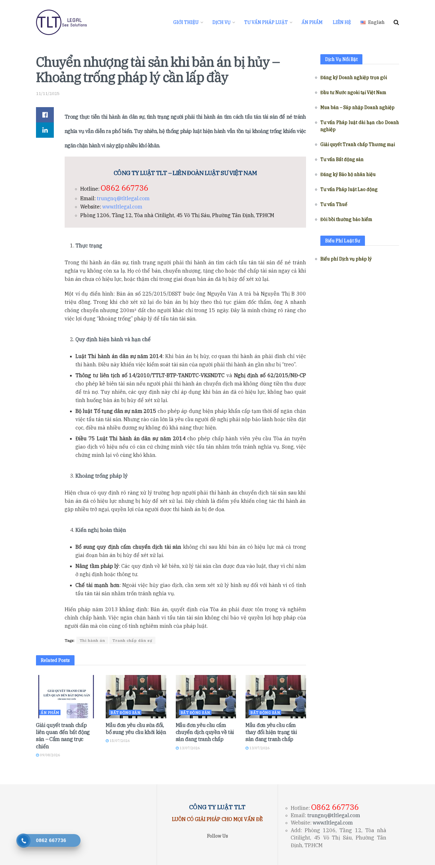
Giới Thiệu (186, 22)
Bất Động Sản (125, 712)
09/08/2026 (49, 755)
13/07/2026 (189, 748)
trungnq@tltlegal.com (123, 198)
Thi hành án (92, 640)
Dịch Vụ (221, 22)
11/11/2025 (48, 93)
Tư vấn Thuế (333, 204)
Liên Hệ (342, 22)
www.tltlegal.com (122, 206)
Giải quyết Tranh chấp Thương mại (357, 144)
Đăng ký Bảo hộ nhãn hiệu (348, 174)
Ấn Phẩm (312, 22)
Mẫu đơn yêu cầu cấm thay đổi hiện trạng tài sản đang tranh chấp (271, 732)
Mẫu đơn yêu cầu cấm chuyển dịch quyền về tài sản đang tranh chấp (205, 732)
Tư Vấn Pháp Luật (266, 22)
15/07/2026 (119, 740)
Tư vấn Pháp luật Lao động (349, 189)
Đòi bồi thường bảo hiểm (346, 219)
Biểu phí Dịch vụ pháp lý (346, 259)
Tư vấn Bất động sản (342, 159)
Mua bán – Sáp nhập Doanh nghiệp (357, 107)
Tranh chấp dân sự (132, 640)
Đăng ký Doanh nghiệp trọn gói (353, 77)
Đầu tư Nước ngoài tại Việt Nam (353, 92)
